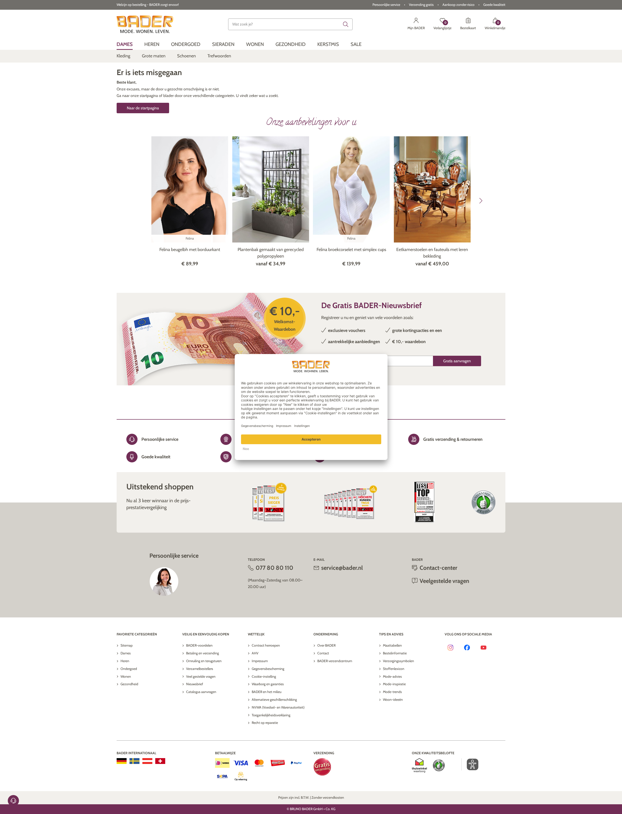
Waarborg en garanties (268, 684)
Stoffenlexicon (393, 669)
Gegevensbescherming (268, 669)
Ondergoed (129, 669)
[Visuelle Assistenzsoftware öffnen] (470, 764)
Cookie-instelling (264, 676)
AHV (255, 653)
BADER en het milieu (266, 692)
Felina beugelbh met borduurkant (189, 249)
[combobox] (290, 24)
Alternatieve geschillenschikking (274, 699)
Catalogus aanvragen (201, 692)
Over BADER (326, 645)
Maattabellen (392, 645)
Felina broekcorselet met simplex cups (351, 249)
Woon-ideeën (393, 699)
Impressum (260, 661)
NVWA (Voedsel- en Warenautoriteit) (278, 707)
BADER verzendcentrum (334, 661)
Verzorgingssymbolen (398, 661)
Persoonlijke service (386, 4)
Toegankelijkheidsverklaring (271, 715)
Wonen (126, 676)
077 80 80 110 (274, 567)
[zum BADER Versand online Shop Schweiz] (160, 761)
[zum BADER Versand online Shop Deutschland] (122, 761)
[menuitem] (124, 44)
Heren (125, 661)
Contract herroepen (266, 645)
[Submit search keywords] (346, 24)
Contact (323, 653)
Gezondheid (129, 684)
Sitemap (127, 645)
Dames (126, 653)
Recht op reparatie (265, 722)
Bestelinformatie (395, 653)
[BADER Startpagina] (145, 24)
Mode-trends (392, 692)
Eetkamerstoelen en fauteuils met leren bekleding (432, 253)
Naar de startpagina (143, 108)
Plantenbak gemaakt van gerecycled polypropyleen (271, 253)
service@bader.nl (342, 567)
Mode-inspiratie (394, 684)
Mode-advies (392, 676)
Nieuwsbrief (194, 684)
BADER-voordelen (199, 645)
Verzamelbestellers (199, 669)
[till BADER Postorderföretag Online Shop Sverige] (134, 761)
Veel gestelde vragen (201, 676)
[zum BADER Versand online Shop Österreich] (147, 761)
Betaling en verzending (202, 653)
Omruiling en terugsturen (204, 661)
